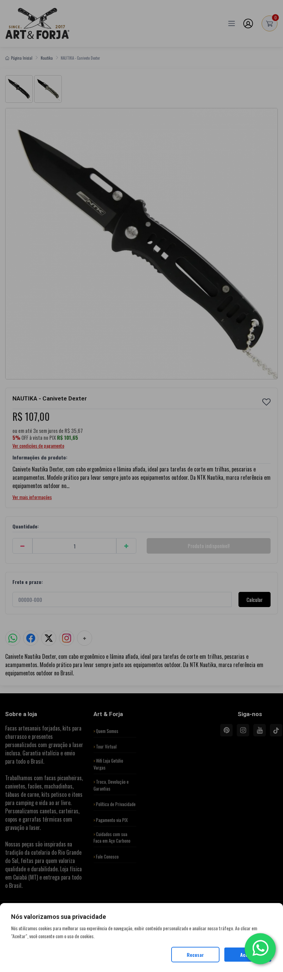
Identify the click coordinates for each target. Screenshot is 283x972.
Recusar (195, 954)
